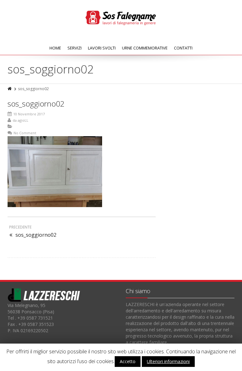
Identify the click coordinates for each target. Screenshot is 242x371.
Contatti (183, 48)
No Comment (25, 132)
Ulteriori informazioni (168, 361)
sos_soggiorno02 (36, 103)
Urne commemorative (145, 48)
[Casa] (10, 88)
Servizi (74, 48)
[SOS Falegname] (121, 17)
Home (55, 48)
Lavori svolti (102, 48)
